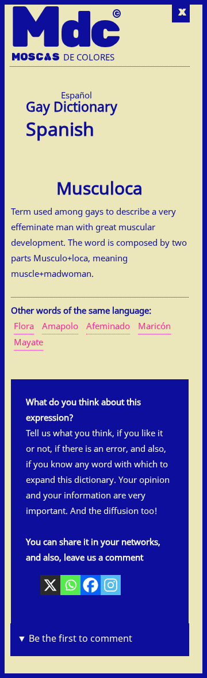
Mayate (28, 342)
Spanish (60, 127)
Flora (24, 326)
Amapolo (60, 326)
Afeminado (108, 326)
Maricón (154, 326)
